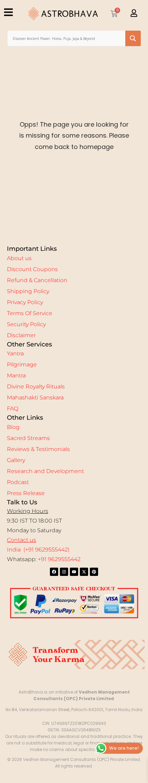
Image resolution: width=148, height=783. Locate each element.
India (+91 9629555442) (38, 549)
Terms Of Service (29, 313)
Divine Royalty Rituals (36, 386)
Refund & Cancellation (37, 280)
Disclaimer (21, 335)
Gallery (16, 460)
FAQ (12, 408)
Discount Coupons (32, 269)
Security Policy (26, 324)
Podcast (18, 482)
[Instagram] (64, 572)
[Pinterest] (94, 572)
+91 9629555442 (59, 559)
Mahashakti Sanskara (35, 397)
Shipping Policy (28, 291)
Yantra (15, 353)
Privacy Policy (25, 302)
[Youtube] (74, 572)
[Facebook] (54, 572)
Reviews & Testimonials (38, 449)
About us (19, 258)
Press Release (26, 493)
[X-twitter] (84, 572)
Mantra (16, 375)
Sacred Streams (28, 438)
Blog (13, 427)
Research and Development (45, 471)
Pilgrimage (22, 364)
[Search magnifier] (133, 38)
